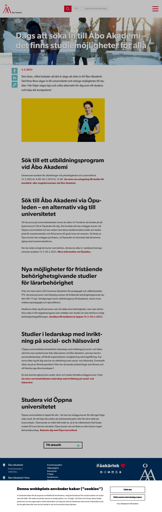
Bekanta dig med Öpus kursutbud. (59, 430)
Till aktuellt (53, 445)
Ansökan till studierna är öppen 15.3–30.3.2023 (75, 317)
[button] (15, 85)
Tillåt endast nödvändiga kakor (127, 497)
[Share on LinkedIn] (15, 78)
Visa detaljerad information (128, 504)
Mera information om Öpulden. (74, 252)
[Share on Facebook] (15, 71)
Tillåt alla (127, 490)
